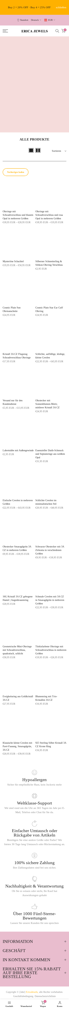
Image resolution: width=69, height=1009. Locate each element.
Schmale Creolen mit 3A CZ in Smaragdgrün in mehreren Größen (49, 600)
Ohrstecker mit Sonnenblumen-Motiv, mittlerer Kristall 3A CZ (47, 404)
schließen (61, 7)
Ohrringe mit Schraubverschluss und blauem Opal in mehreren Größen (18, 215)
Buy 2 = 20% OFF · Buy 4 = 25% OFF (29, 7)
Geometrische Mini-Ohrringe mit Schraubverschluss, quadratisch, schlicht (17, 650)
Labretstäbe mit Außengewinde (18, 450)
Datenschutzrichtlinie (45, 996)
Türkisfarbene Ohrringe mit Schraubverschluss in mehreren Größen (50, 650)
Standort (24, 20)
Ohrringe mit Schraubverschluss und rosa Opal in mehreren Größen (49, 215)
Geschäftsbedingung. (23, 996)
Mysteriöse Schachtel (13, 261)
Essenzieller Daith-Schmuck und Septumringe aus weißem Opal (50, 454)
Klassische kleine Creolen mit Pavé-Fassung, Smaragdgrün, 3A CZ (17, 746)
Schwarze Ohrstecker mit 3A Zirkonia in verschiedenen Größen (49, 550)
